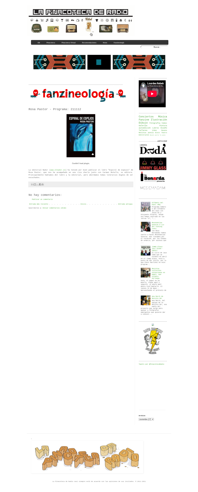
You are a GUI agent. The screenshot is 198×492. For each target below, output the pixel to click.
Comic (164, 123)
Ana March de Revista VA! (157, 297)
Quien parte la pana (157, 135)
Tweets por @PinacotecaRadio (151, 364)
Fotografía (155, 123)
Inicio (83, 204)
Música (162, 116)
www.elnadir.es (57, 170)
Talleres (143, 130)
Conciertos (146, 116)
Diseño (164, 128)
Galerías (143, 126)
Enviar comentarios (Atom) (54, 208)
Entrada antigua (125, 204)
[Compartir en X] (37, 184)
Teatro (164, 133)
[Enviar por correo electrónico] (32, 184)
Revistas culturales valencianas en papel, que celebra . (158, 273)
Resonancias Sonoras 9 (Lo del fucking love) (158, 225)
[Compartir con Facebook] (40, 184)
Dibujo (143, 122)
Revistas (142, 133)
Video (154, 130)
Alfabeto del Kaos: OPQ (157, 204)
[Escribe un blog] (35, 184)
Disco (157, 133)
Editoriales (144, 135)
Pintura (163, 126)
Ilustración (159, 119)
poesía (151, 133)
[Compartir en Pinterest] (42, 184)
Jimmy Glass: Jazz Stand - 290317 (157, 249)
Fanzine (144, 119)
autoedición (145, 128)
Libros (155, 128)
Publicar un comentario (42, 199)
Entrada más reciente (38, 204)
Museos (164, 130)
